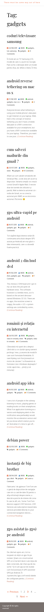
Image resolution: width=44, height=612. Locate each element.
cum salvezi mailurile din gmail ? (17, 155)
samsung (13, 51)
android (30, 99)
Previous (14, 591)
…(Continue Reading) (24, 136)
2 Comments (23, 450)
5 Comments (31, 393)
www (9, 171)
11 (17, 596)
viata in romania (13, 339)
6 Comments (23, 341)
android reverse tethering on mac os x (21, 86)
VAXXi (22, 48)
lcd (8, 51)
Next (22, 596)
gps (15, 228)
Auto (8, 276)
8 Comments (28, 171)
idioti (12, 478)
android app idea (20, 383)
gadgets (31, 48)
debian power (18, 439)
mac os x (17, 102)
